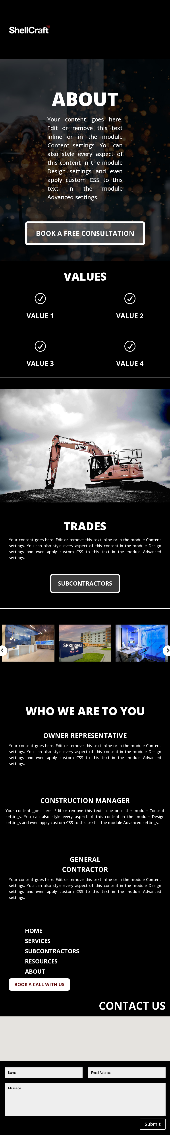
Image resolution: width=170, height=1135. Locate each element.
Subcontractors (85, 583)
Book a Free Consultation (85, 233)
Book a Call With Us (39, 984)
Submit (153, 1124)
